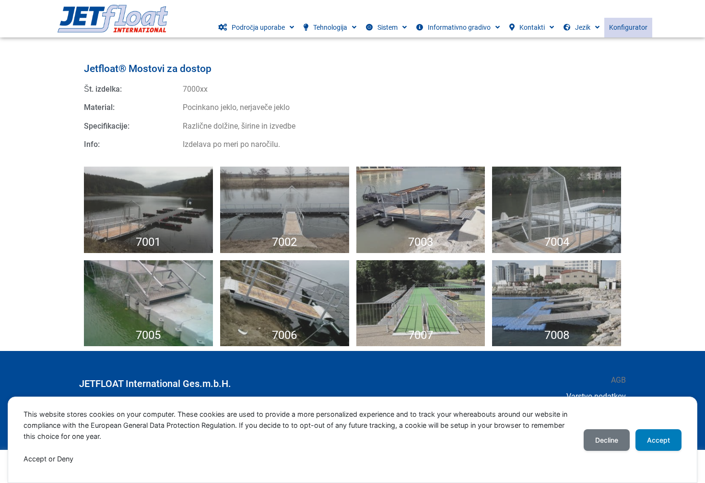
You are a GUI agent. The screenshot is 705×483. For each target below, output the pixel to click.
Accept (658, 440)
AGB (618, 380)
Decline (606, 440)
